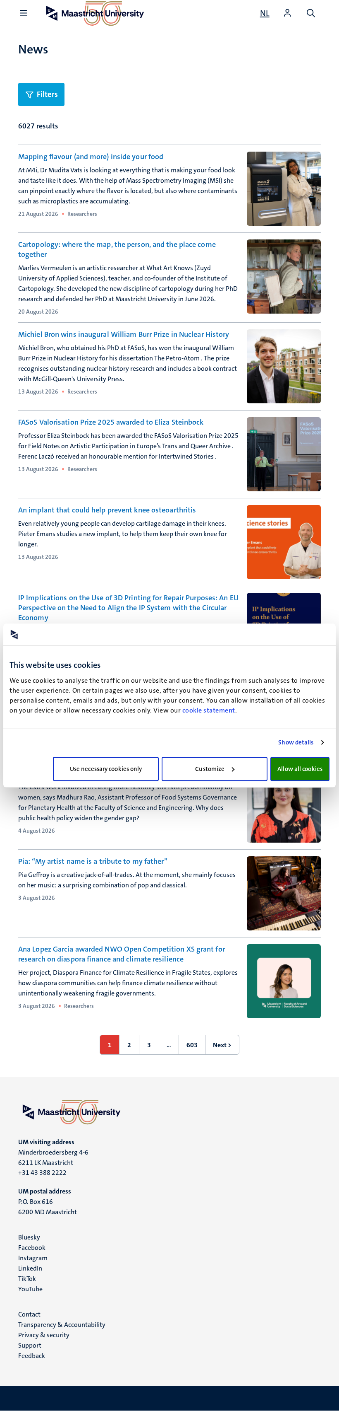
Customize (209, 769)
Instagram (33, 1258)
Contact (29, 1314)
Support (29, 1345)
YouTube (30, 1289)
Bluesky (29, 1237)
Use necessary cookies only (106, 769)
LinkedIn (30, 1268)
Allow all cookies (299, 769)
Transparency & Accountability (61, 1324)
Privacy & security (43, 1335)
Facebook (31, 1247)
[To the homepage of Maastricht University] (169, 1112)
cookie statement (208, 710)
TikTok (27, 1278)
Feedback (31, 1355)
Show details (295, 742)
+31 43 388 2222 (42, 1172)
